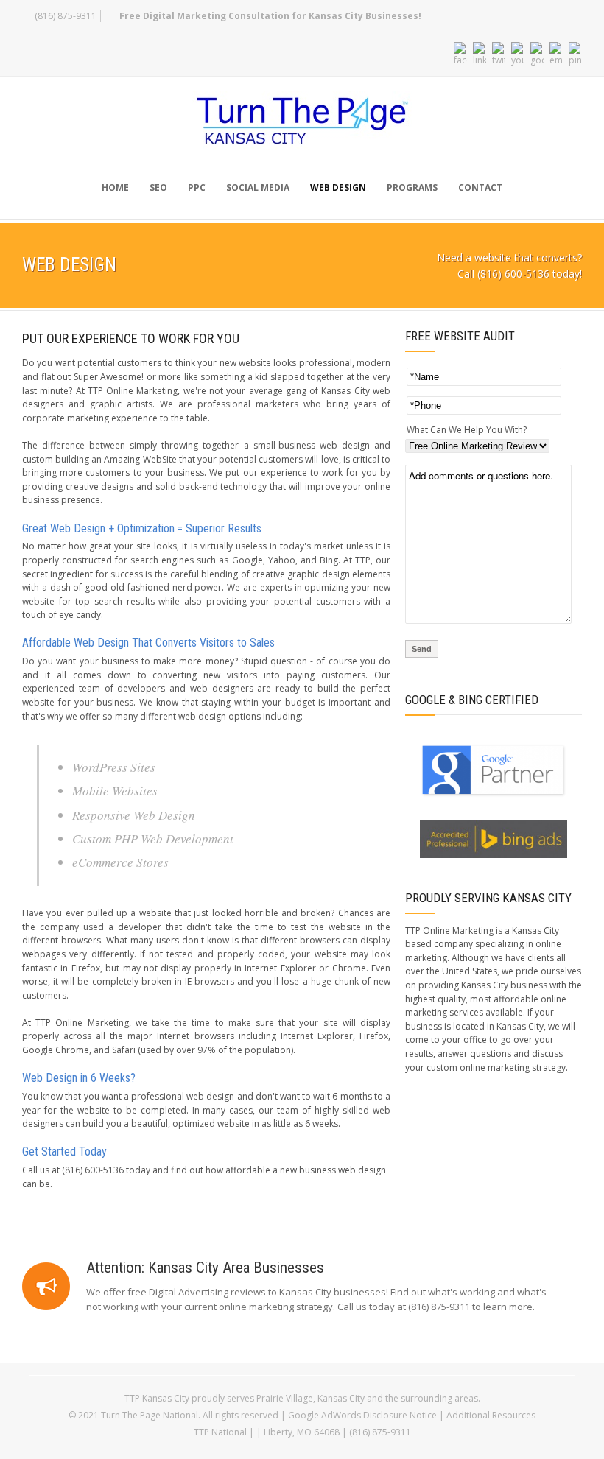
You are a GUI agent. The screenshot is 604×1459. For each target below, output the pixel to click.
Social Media (257, 187)
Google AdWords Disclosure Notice (362, 1415)
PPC (197, 187)
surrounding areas (439, 1398)
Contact (480, 187)
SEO (158, 187)
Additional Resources (490, 1415)
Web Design (338, 187)
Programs (412, 187)
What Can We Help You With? (467, 429)
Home (115, 187)
